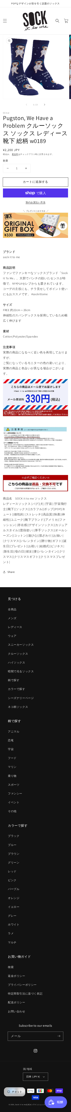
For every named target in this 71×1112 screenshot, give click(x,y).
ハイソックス (16, 662)
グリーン (13, 862)
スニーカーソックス (21, 644)
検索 (11, 967)
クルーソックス (18, 653)
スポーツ (13, 784)
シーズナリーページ (21, 698)
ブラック (13, 836)
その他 (12, 811)
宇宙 (11, 749)
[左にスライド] (26, 104)
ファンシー (15, 793)
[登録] (58, 1036)
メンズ (12, 618)
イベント (13, 802)
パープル (13, 889)
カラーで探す (16, 689)
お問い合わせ (16, 1011)
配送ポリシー (16, 1002)
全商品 (12, 609)
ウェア (12, 636)
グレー (12, 915)
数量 (5, 160)
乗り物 (12, 776)
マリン (12, 767)
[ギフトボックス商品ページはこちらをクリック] (35, 223)
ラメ (11, 933)
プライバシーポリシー (22, 984)
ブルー (12, 845)
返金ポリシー (16, 976)
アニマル (13, 731)
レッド (12, 871)
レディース (15, 627)
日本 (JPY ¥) (33, 1076)
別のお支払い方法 (35, 202)
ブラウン (13, 853)
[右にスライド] (44, 104)
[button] (5, 20)
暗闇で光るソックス (21, 671)
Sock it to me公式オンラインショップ (30, 1104)
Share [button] (11, 572)
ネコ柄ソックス (18, 707)
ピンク (12, 880)
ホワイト (13, 924)
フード (12, 758)
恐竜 (11, 740)
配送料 (15, 154)
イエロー (13, 907)
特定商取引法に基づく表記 (25, 993)
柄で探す (13, 680)
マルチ (12, 942)
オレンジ (13, 898)
